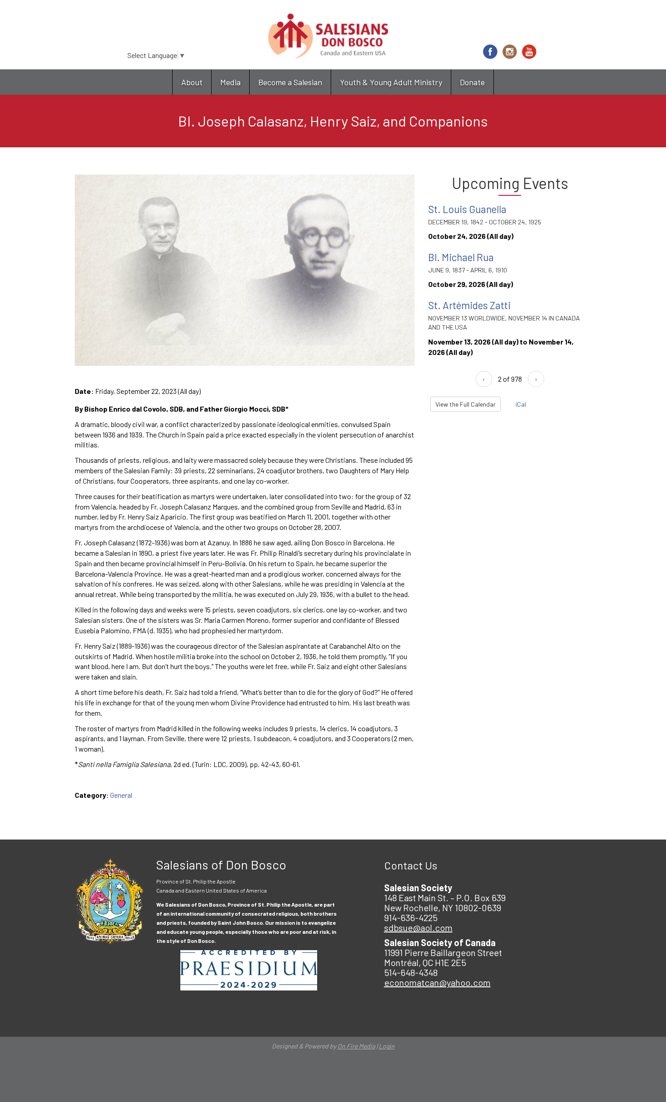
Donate (472, 82)
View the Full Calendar (465, 404)
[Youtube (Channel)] (529, 51)
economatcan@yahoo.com (437, 982)
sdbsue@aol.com (418, 927)
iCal (520, 404)
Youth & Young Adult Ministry (391, 82)
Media (230, 82)
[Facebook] (490, 51)
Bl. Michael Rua (461, 257)
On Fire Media (356, 1046)
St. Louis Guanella (467, 209)
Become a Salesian (290, 82)
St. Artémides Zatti (469, 305)
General (121, 795)
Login (387, 1046)
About (192, 82)
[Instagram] (509, 51)
